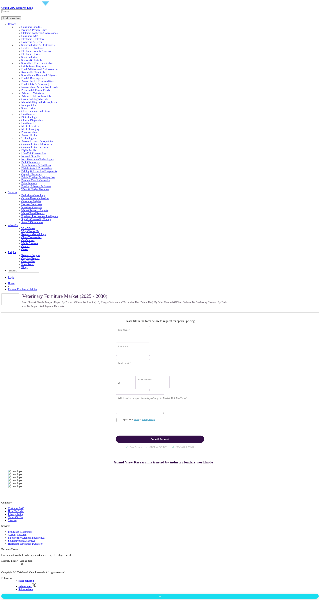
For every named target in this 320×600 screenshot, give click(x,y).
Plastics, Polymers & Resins (36, 186)
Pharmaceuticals (29, 132)
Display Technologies (32, 48)
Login (11, 277)
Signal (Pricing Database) (21, 540)
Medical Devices (30, 126)
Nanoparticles (28, 105)
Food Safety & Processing (35, 84)
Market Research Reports (34, 210)
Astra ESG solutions (32, 222)
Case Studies (28, 261)
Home (11, 283)
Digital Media (28, 150)
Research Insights (30, 255)
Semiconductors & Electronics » (38, 45)
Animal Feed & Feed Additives (37, 81)
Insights (12, 252)
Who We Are (28, 228)
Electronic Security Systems (36, 51)
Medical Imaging (30, 129)
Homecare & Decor (31, 42)
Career (24, 249)
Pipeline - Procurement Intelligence (39, 216)
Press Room (27, 264)
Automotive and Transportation (37, 141)
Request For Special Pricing (22, 289)
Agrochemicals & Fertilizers (36, 165)
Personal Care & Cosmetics (35, 180)
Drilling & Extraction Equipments (39, 171)
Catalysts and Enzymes (33, 66)
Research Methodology (33, 234)
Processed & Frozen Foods (35, 90)
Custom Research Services (35, 198)
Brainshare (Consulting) (20, 531)
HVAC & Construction (33, 153)
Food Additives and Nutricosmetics (39, 69)
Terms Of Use (15, 517)
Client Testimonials (31, 237)
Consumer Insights (31, 201)
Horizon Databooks (31, 204)
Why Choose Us (30, 231)
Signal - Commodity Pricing (36, 219)
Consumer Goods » (31, 27)
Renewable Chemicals (33, 72)
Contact (25, 246)
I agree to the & (138, 419)
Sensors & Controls (31, 60)
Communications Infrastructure (37, 144)
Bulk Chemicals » (30, 162)
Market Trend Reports (32, 213)
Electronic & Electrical (33, 39)
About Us (13, 225)
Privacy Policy (148, 419)
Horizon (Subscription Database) (25, 543)
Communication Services (34, 147)
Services (12, 192)
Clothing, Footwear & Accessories (39, 33)
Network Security (30, 156)
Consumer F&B (29, 36)
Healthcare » (28, 114)
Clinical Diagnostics (31, 120)
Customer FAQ (16, 508)
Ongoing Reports (30, 258)
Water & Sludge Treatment (35, 189)
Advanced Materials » (32, 93)
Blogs (24, 267)
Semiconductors (29, 57)
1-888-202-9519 (32, 563)
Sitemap (12, 520)
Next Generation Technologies (37, 159)
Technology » (28, 138)
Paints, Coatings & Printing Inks (38, 177)
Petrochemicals (29, 183)
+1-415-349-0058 (10, 563)
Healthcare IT (28, 123)
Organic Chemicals (31, 174)
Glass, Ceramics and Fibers (35, 111)
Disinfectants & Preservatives (36, 168)
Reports (12, 24)
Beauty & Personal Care (34, 30)
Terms (136, 419)
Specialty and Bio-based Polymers (39, 75)
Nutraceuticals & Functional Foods (39, 87)
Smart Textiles (28, 108)
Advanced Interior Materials (36, 96)
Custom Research (17, 534)
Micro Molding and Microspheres (39, 102)
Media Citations (29, 243)
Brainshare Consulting (33, 195)
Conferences (27, 240)
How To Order (16, 511)
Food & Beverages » (32, 78)
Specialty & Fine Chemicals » (37, 63)
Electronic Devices (31, 54)
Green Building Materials (34, 99)
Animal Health (29, 135)
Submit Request (159, 439)
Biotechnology (29, 117)
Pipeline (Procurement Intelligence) (26, 537)
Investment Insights (31, 207)
